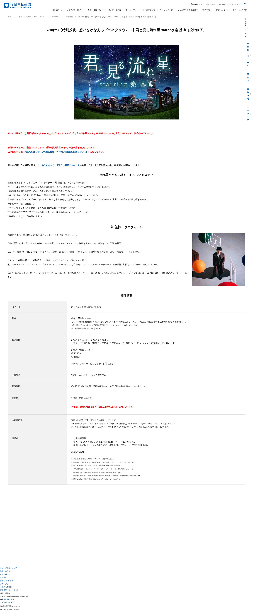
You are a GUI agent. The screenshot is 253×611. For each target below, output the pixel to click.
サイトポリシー (6, 574)
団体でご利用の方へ (75, 10)
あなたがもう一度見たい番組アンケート (61, 165)
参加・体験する (94, 10)
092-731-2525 (9, 600)
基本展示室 (150, 10)
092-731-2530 (9, 603)
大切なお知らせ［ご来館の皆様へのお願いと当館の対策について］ (56, 152)
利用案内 (55, 10)
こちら (95, 363)
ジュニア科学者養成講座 (187, 10)
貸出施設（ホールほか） (9, 590)
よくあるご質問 (6, 587)
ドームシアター (132, 10)
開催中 (248, 77)
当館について (219, 10)
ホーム (10, 17)
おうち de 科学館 (240, 10)
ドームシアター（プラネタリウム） (32, 17)
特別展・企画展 (114, 10)
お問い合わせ (5, 571)
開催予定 (248, 94)
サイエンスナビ (166, 10)
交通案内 (206, 10)
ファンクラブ (5, 584)
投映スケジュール (248, 54)
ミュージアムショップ (8, 568)
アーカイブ (56, 17)
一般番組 (69, 17)
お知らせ (3, 577)
